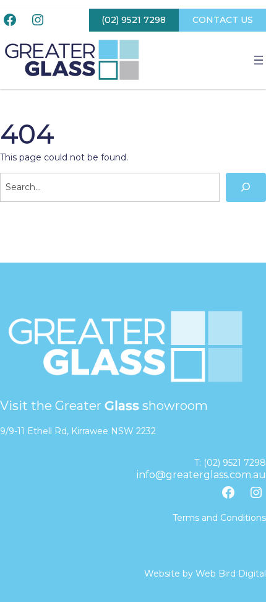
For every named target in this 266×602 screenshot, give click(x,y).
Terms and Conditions (219, 517)
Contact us (222, 19)
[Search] (246, 187)
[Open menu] (258, 60)
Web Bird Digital (230, 573)
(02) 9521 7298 (133, 19)
